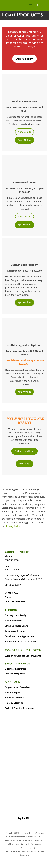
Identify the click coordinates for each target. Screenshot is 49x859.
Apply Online (24, 139)
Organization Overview (17, 687)
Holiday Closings (14, 702)
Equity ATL (24, 818)
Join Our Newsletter (15, 601)
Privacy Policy (13, 526)
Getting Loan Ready (24, 451)
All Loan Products (14, 620)
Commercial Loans (15, 631)
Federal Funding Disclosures (20, 708)
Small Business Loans (16, 625)
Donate (9, 597)
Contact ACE (11, 592)
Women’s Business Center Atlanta (23, 655)
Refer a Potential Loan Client (20, 641)
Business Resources (15, 668)
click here (25, 579)
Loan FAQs (24, 463)
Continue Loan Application (19, 636)
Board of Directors (15, 697)
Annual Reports (13, 692)
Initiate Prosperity (15, 673)
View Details (24, 131)
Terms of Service (12, 851)
